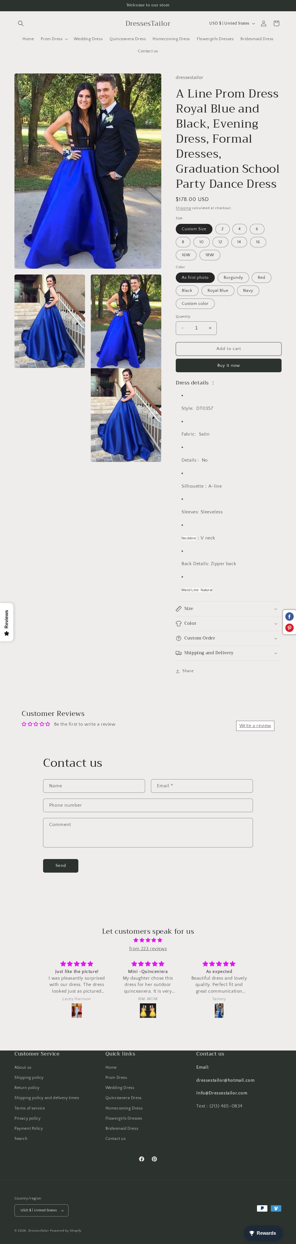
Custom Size (194, 229)
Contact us (116, 1138)
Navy (248, 290)
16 (258, 242)
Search (21, 1138)
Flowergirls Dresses (124, 1118)
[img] (148, 940)
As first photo (195, 277)
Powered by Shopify (66, 1230)
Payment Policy (28, 1128)
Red (261, 277)
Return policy (27, 1087)
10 (201, 242)
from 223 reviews (148, 948)
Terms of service (29, 1108)
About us (23, 1067)
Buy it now (228, 365)
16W (186, 255)
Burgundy (233, 277)
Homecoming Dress (124, 1108)
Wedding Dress (120, 1087)
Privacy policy (27, 1118)
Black (187, 290)
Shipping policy (29, 1077)
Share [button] (187, 671)
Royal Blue (218, 290)
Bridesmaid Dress (122, 1128)
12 (220, 242)
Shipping (183, 208)
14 (239, 242)
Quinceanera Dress (124, 1098)
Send (61, 865)
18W (210, 255)
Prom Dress (116, 1077)
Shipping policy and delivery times (46, 1098)
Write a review (255, 725)
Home (111, 1067)
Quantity (183, 316)
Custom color (195, 303)
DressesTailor (38, 1230)
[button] (20, 23)
